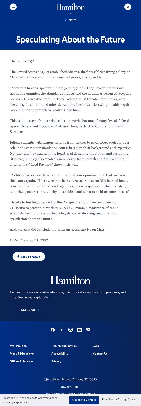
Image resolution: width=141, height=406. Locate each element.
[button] (13, 7)
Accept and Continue (84, 399)
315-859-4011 (70, 386)
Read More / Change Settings (120, 399)
